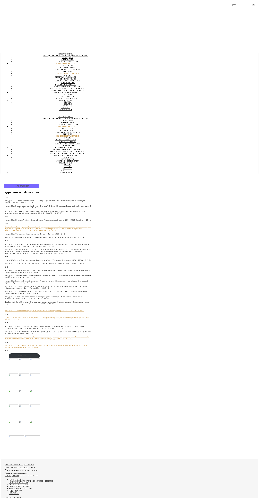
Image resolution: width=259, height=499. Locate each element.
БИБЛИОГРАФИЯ (67, 60)
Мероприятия (13, 470)
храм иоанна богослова (32, 475)
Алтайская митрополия (19, 464)
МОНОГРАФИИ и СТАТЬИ (66, 64)
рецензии (67, 71)
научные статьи (67, 67)
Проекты (8, 473)
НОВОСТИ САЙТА (65, 54)
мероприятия (67, 96)
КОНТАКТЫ (65, 108)
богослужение (12, 475)
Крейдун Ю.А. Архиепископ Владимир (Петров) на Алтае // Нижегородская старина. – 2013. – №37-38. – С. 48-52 (44, 311)
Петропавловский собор (30, 470)
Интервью (15, 467)
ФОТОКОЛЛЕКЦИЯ (21, 186)
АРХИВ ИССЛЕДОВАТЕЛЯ (67, 62)
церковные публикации (67, 73)
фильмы (67, 102)
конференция (23, 475)
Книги (32, 467)
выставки (67, 94)
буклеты (67, 75)
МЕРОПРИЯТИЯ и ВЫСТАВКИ (65, 92)
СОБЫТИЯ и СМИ (66, 100)
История (24, 467)
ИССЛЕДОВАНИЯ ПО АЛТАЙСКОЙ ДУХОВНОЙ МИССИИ (65, 56)
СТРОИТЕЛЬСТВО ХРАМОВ (65, 77)
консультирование (67, 79)
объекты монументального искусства (68, 89)
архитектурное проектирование (68, 87)
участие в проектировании (67, 81)
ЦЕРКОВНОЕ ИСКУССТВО (65, 85)
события (68, 104)
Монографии (67, 66)
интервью (67, 106)
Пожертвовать (65, 110)
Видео (7, 467)
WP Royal (17, 497)
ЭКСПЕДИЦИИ (67, 58)
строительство (68, 83)
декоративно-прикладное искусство (67, 91)
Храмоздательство (20, 473)
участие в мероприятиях (67, 98)
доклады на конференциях (67, 69)
